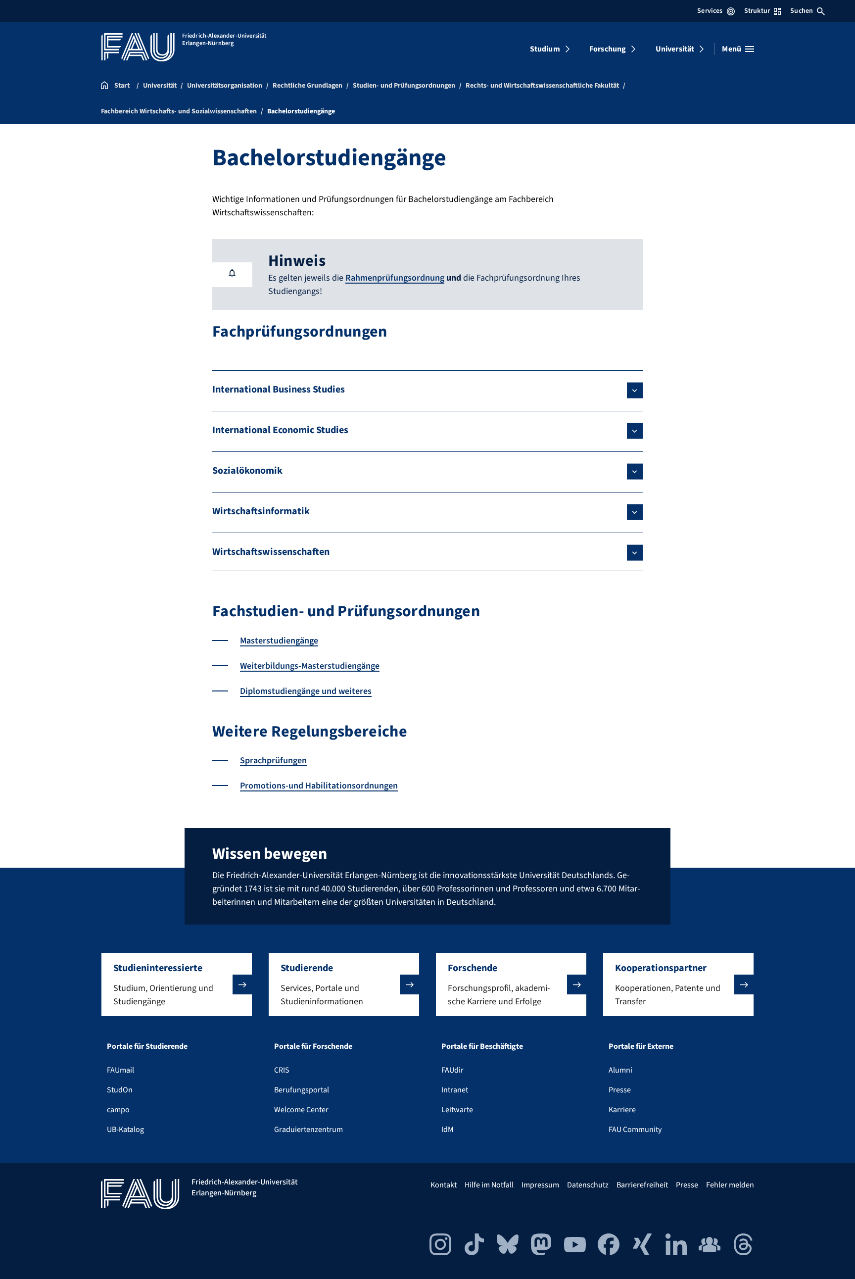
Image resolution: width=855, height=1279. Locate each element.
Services (709, 11)
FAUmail (120, 1070)
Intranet (454, 1089)
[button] (176, 984)
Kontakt (443, 1185)
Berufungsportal (301, 1089)
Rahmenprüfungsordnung (394, 278)
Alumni (620, 1070)
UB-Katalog (125, 1129)
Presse (620, 1089)
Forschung (607, 49)
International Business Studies (278, 389)
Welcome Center (301, 1109)
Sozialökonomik (247, 471)
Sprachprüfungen (273, 760)
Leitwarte (457, 1109)
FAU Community (635, 1129)
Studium (545, 49)
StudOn (120, 1089)
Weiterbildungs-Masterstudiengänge (310, 666)
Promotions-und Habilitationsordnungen (319, 786)
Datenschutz (588, 1185)
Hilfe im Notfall (489, 1185)
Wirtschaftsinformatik (261, 511)
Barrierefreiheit (642, 1185)
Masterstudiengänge (279, 641)
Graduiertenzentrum (308, 1129)
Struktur (757, 11)
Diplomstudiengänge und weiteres (306, 691)
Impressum (540, 1185)
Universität (675, 49)
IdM (447, 1129)
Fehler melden (730, 1185)
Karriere (622, 1109)
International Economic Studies (280, 430)
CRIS (281, 1070)
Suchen (801, 11)
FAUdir (452, 1070)
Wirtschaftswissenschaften (271, 552)
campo (118, 1109)
